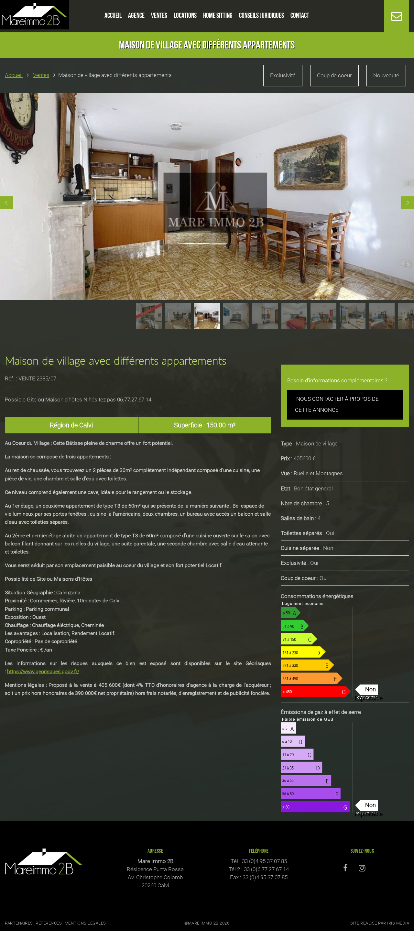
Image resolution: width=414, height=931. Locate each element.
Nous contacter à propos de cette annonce (337, 404)
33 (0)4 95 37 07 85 (264, 861)
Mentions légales (85, 923)
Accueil (14, 75)
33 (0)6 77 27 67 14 (266, 869)
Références (49, 923)
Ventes (41, 75)
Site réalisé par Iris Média (379, 923)
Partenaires (19, 923)
